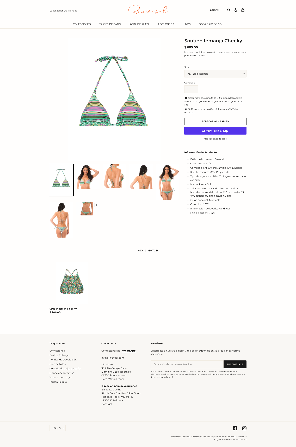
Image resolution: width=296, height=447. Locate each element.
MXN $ (57, 428)
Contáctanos (57, 350)
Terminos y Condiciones (201, 437)
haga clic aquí (166, 377)
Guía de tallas (58, 364)
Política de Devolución (63, 359)
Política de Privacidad (224, 437)
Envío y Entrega (59, 355)
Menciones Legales (180, 437)
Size (186, 67)
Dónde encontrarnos (62, 372)
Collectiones (240, 437)
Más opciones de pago (215, 138)
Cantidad (189, 82)
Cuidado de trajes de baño (65, 368)
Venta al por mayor (61, 377)
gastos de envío (218, 52)
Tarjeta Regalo (58, 381)
